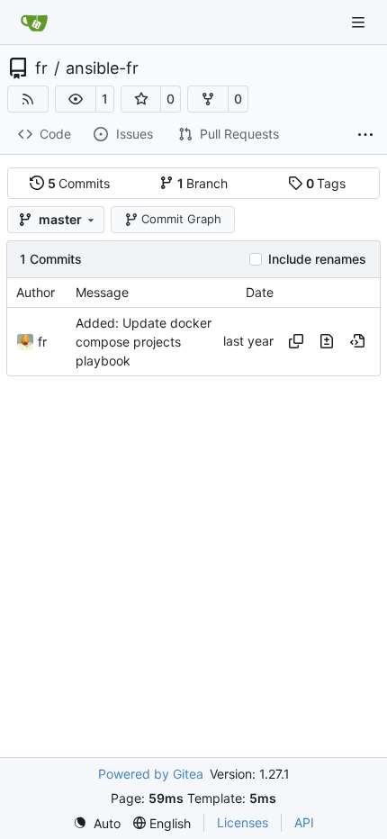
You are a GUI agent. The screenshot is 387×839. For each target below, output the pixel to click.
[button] (75, 99)
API (304, 822)
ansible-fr (102, 68)
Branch (203, 183)
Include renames (317, 259)
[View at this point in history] (357, 341)
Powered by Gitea (150, 773)
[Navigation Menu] (360, 22)
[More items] (365, 135)
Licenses (242, 822)
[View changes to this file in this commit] (326, 341)
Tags (326, 183)
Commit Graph (181, 219)
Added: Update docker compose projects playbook (144, 341)
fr (41, 68)
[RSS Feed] (28, 99)
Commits (79, 183)
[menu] (97, 823)
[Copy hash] (296, 341)
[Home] (34, 22)
